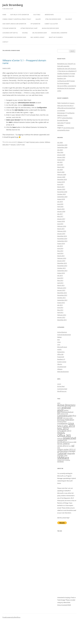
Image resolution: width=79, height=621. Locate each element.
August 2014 (61, 243)
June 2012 (60, 307)
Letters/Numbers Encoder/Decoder (14, 37)
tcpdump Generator (9, 28)
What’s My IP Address (56, 37)
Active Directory (62, 332)
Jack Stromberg (12, 5)
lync (59, 426)
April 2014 (60, 253)
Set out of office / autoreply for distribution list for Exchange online (66, 88)
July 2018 (60, 202)
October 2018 (61, 194)
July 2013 (60, 275)
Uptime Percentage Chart (28, 28)
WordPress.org (61, 391)
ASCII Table (36, 14)
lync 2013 (63, 428)
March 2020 (60, 172)
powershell (69, 438)
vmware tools (61, 460)
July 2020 (60, 169)
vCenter (41, 142)
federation (69, 419)
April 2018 (60, 206)
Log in (59, 384)
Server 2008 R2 (63, 443)
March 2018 (60, 209)
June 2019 (60, 184)
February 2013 (61, 288)
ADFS (59, 408)
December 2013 (62, 263)
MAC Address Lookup (37, 37)
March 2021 (60, 167)
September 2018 (62, 197)
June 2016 (60, 224)
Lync (58, 344)
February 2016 (61, 226)
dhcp (74, 415)
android (66, 407)
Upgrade (71, 453)
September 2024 (62, 147)
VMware (20, 142)
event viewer (69, 418)
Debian (59, 337)
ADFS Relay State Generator (19, 14)
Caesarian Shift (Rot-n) (10, 33)
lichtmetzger (61, 113)
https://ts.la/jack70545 (64, 605)
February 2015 (61, 231)
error (60, 417)
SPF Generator (35, 24)
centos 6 (63, 414)
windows (60, 461)
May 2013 (60, 280)
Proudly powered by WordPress (11, 617)
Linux (59, 342)
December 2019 (62, 179)
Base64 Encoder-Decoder (50, 28)
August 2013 (61, 273)
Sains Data (60, 123)
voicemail (67, 460)
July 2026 (60, 142)
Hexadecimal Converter (59, 33)
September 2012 (62, 300)
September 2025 (62, 145)
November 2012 (62, 295)
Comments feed (62, 389)
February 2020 (61, 174)
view (65, 455)
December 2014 (62, 236)
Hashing (25, 33)
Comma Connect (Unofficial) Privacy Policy (16, 19)
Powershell (60, 357)
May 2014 (60, 251)
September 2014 (62, 241)
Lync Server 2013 (64, 430)
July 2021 (60, 162)
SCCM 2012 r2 (63, 442)
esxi (64, 418)
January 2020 (61, 177)
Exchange (61, 420)
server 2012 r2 (62, 446)
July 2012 (60, 305)
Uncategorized (61, 367)
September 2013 (62, 270)
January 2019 (61, 189)
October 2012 (61, 298)
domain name (34, 142)
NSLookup (68, 19)
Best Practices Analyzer (65, 412)
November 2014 (62, 238)
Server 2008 (72, 442)
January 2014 (61, 261)
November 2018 (62, 192)
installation (62, 423)
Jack (23, 144)
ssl (72, 445)
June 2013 (60, 278)
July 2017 (60, 214)
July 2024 (60, 150)
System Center (61, 362)
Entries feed (60, 386)
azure (60, 410)
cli (67, 413)
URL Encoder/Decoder (39, 33)
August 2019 (61, 182)
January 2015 (61, 234)
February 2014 (61, 258)
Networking (60, 352)
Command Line (64, 415)
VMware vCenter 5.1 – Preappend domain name (24, 62)
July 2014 (60, 246)
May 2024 (60, 152)
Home (4, 14)
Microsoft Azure (62, 347)
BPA (58, 414)
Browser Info (49, 14)
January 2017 (61, 219)
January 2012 (61, 317)
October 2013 (61, 268)
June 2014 (60, 248)
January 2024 (61, 155)
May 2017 (60, 216)
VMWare (47, 142)
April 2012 (60, 312)
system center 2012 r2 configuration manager (66, 450)
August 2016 (61, 221)
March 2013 (60, 285)
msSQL (59, 349)
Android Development (64, 335)
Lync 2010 (68, 426)
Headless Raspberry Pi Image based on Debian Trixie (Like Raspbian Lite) (66, 76)
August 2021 (61, 160)
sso (58, 448)
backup (66, 410)
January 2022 (61, 157)
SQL (70, 446)
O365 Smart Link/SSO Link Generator (14, 24)
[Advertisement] (67, 565)
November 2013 (62, 266)
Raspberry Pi (61, 359)
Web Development (63, 371)
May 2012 (60, 310)
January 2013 (61, 290)
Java (58, 339)
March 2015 (60, 229)
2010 (58, 403)
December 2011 (62, 320)
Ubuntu (59, 364)
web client (5, 144)
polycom (60, 438)
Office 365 (60, 354)
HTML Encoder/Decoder (53, 19)
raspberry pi (62, 440)
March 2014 (60, 256)
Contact (5, 42)
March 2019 (60, 187)
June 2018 (60, 204)
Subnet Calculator (51, 24)
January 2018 (61, 211)
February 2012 (61, 315)
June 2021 (60, 165)
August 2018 (61, 199)
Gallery (38, 19)
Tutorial (61, 453)
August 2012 (61, 303)
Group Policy (61, 421)
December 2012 (62, 293)
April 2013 (60, 283)
